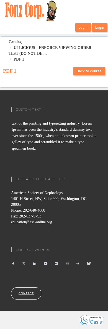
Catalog (15, 42)
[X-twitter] (24, 263)
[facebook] (13, 263)
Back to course (89, 70)
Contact (26, 293)
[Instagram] (67, 263)
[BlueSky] (89, 263)
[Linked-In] (35, 263)
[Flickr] (56, 263)
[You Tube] (45, 263)
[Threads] (78, 263)
